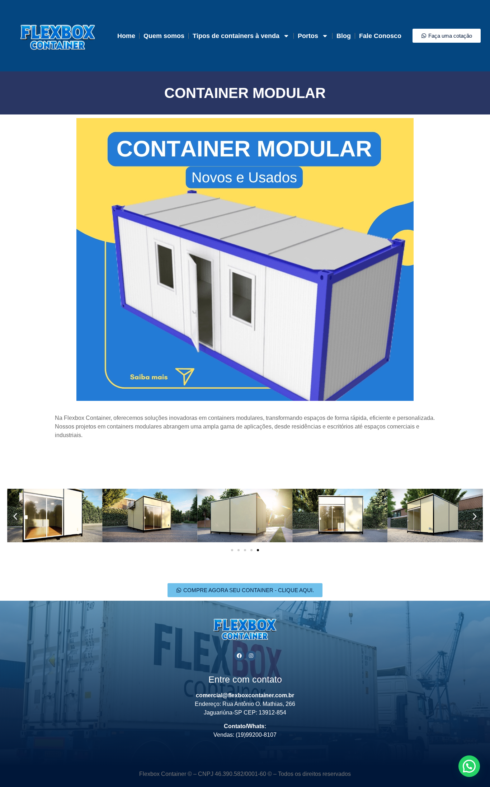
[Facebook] (239, 656)
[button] (15, 516)
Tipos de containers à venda (236, 35)
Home (126, 35)
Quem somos (163, 35)
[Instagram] (251, 656)
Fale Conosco (380, 35)
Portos (308, 35)
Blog (343, 35)
